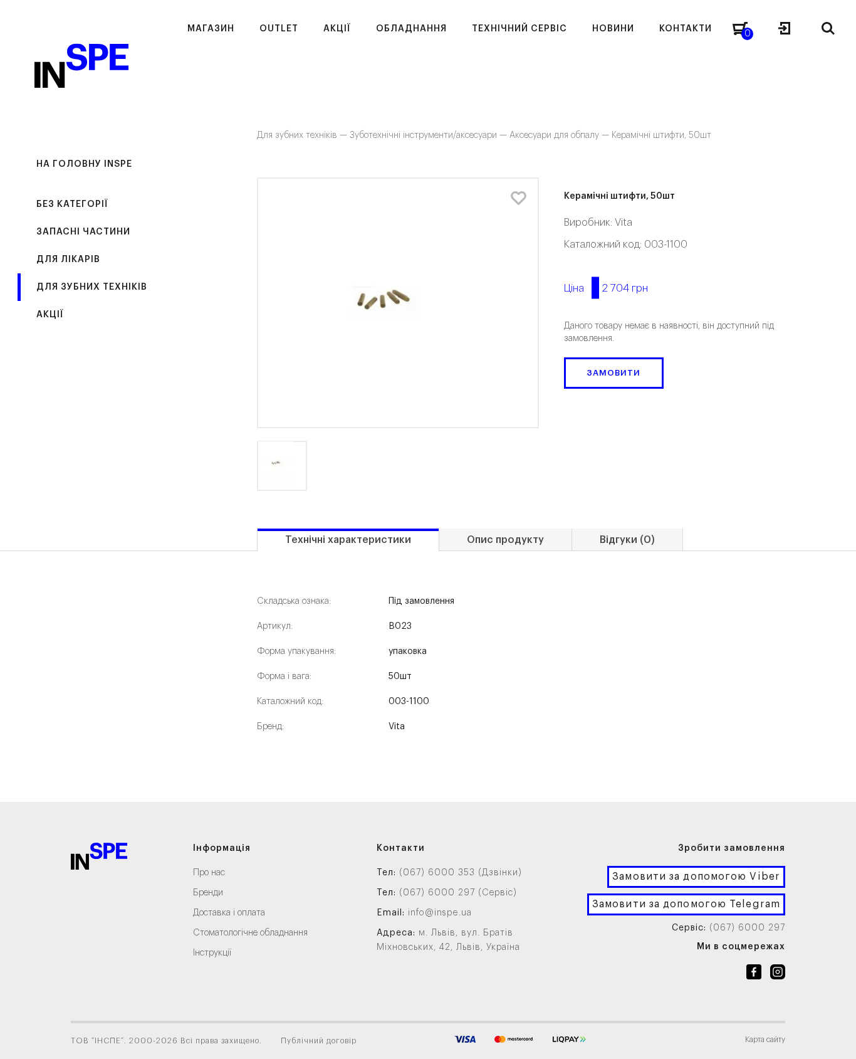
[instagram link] (777, 974)
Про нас (209, 872)
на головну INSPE (84, 164)
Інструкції (212, 953)
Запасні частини (83, 232)
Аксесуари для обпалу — (560, 135)
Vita (623, 223)
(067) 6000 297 (747, 928)
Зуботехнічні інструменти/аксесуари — (429, 135)
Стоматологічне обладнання (250, 933)
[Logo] (99, 859)
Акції (50, 314)
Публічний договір (319, 1041)
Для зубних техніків (91, 287)
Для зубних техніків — (303, 135)
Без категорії (72, 204)
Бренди (208, 892)
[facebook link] (753, 974)
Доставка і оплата (229, 913)
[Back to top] (834, 1037)
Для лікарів (68, 259)
